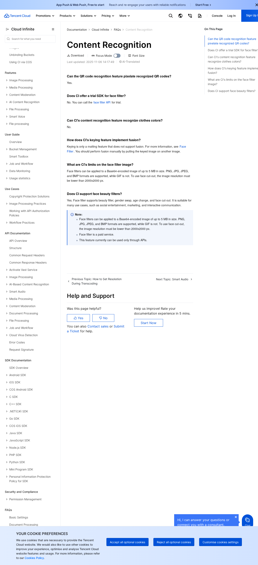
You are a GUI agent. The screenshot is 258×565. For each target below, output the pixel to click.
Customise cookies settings (220, 542)
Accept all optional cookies (127, 542)
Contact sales (98, 326)
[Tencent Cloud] (17, 16)
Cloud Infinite (100, 29)
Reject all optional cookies (174, 542)
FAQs (117, 29)
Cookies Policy (34, 558)
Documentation (77, 29)
